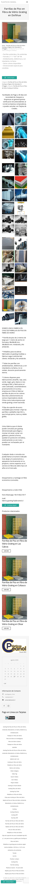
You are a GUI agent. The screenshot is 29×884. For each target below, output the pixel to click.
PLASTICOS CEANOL (8, 2)
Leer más (6, 551)
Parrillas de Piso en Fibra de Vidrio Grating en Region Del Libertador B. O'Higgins (13, 47)
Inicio (3, 45)
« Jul (5, 683)
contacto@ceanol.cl (10, 700)
